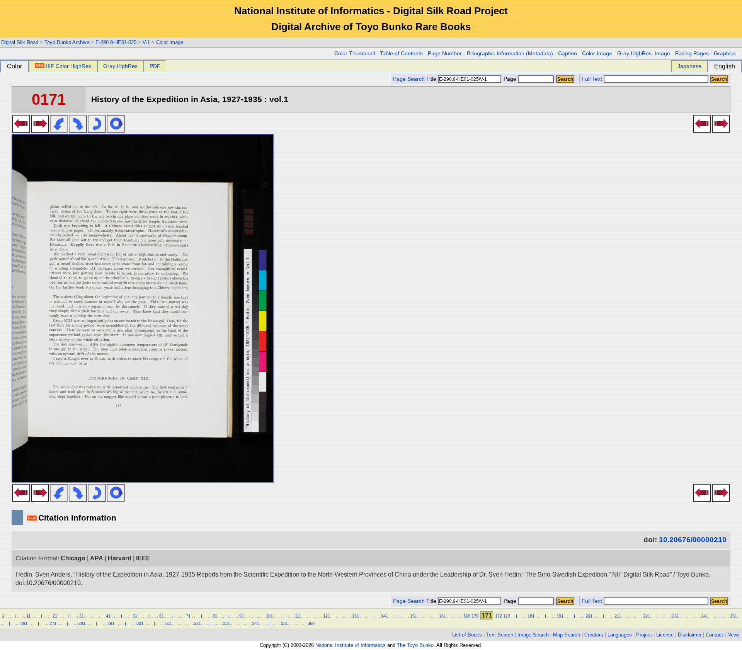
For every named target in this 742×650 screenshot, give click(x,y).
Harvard (119, 558)
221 (646, 616)
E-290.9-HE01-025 (115, 42)
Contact (714, 635)
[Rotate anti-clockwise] (59, 130)
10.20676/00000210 (693, 540)
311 (168, 623)
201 (588, 616)
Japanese (689, 66)
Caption (567, 53)
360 (311, 623)
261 (23, 623)
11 (28, 616)
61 (161, 616)
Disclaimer (689, 635)
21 (55, 616)
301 (139, 623)
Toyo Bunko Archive (66, 42)
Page (510, 79)
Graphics (725, 53)
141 (384, 616)
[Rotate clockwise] (78, 130)
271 (52, 623)
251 (733, 616)
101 (269, 616)
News (733, 635)
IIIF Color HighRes (68, 66)
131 (355, 616)
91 (241, 616)
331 (226, 623)
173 (506, 616)
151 (413, 616)
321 (197, 623)
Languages (620, 635)
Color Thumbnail (354, 53)
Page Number (445, 53)
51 (135, 616)
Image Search (533, 635)
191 (559, 616)
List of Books (467, 635)
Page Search (409, 79)
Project (644, 635)
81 (215, 616)
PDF (155, 66)
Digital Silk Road (19, 42)
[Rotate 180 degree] (97, 130)
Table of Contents (401, 53)
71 (188, 616)
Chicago (73, 558)
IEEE (143, 558)
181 (531, 616)
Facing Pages (692, 53)
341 (255, 623)
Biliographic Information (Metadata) (510, 53)
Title (432, 79)
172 (498, 616)
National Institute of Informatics (350, 645)
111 (298, 616)
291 (110, 623)
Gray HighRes (120, 66)
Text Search (499, 635)
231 (675, 616)
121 (326, 616)
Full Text (592, 79)
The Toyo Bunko (415, 645)
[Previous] (21, 130)
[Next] (40, 130)
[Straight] (116, 130)
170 (474, 616)
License (665, 635)
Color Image (169, 42)
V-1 (146, 42)
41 (108, 616)
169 (466, 616)
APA (96, 558)
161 (442, 616)
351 (284, 623)
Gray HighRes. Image (643, 53)
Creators (593, 635)
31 (81, 616)
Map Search (566, 635)
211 (617, 616)
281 (81, 623)
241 (704, 616)
